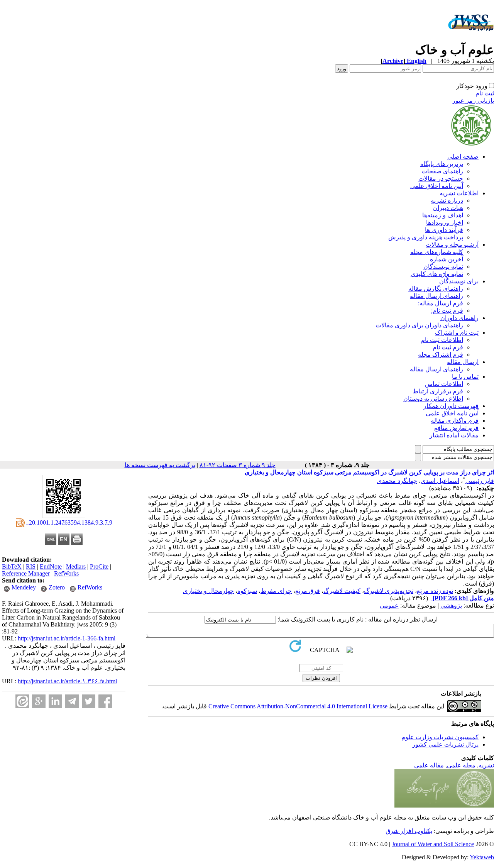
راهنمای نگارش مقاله (435, 288)
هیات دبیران (448, 208)
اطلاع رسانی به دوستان (433, 398)
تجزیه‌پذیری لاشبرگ (388, 591)
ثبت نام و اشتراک (457, 332)
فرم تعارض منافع (456, 428)
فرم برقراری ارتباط (438, 391)
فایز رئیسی (479, 481)
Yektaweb (482, 857)
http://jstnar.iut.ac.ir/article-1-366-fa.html (66, 638)
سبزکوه (247, 591)
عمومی (389, 605)
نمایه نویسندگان (443, 266)
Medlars (76, 566)
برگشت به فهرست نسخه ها (160, 465)
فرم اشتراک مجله (440, 354)
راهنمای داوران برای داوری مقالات (419, 325)
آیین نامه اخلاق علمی (436, 186)
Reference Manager (26, 573)
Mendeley (24, 587)
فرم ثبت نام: (447, 310)
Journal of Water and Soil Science (433, 844)
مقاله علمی (429, 765)
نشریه (486, 765)
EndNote (51, 566)
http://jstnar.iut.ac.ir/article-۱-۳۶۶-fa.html (67, 681)
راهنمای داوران (459, 318)
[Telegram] (72, 701)
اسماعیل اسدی (440, 481)
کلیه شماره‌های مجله (436, 252)
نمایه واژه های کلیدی (437, 274)
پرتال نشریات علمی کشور (445, 744)
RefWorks (66, 573)
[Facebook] (105, 701)
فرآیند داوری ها (444, 230)
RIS (31, 566)
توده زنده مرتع (435, 591)
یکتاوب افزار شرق (409, 831)
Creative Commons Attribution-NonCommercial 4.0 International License (297, 706)
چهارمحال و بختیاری (208, 591)
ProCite (99, 566)
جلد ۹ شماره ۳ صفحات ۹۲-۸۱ (238, 465)
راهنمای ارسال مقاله (436, 296)
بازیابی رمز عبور (473, 100)
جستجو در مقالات (440, 178)
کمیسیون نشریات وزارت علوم (440, 737)
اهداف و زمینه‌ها (442, 215)
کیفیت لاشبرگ (341, 591)
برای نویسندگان (459, 281)
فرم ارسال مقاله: (440, 303)
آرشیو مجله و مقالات (452, 244)
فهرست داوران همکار (451, 406)
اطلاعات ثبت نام (442, 340)
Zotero (57, 587)
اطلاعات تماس (444, 384)
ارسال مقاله (463, 362)
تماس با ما (465, 376)
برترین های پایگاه (441, 164)
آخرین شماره (446, 259)
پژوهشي (451, 605)
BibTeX (12, 566)
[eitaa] (22, 701)
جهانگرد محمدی (397, 481)
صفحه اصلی (463, 156)
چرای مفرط (276, 591)
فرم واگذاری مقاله (455, 420)
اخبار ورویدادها (444, 222)
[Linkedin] (55, 701)
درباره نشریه (447, 200)
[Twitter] (88, 701)
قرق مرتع (307, 591)
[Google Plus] (39, 701)
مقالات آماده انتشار (454, 435)
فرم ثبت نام (448, 347)
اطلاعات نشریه (459, 193)
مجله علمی (461, 765)
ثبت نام (484, 93)
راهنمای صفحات (442, 171)
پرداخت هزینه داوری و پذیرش (425, 237)
